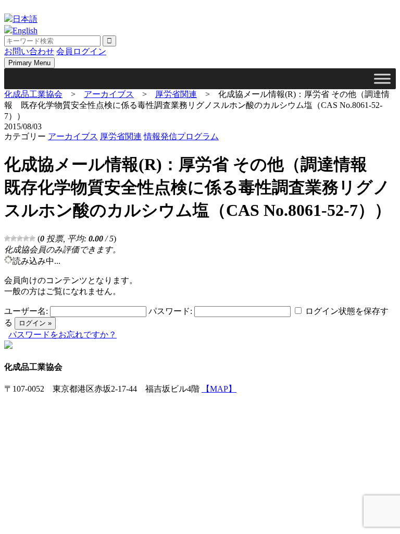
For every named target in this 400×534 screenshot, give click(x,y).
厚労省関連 (121, 136)
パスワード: (170, 311)
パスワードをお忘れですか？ (62, 334)
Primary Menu (29, 63)
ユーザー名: (26, 311)
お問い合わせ (29, 51)
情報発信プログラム (181, 136)
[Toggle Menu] (382, 78)
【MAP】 (219, 388)
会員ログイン (81, 51)
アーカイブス (73, 136)
